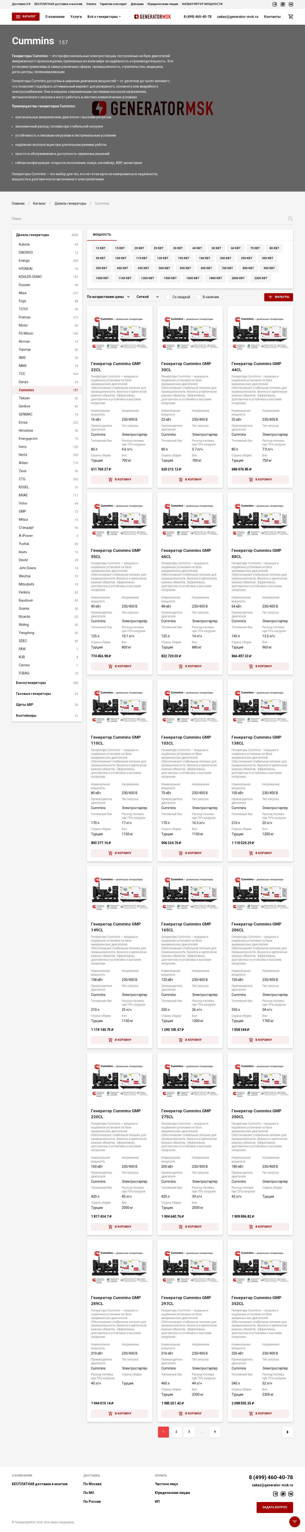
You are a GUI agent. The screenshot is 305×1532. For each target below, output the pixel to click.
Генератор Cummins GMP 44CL (256, 366)
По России (92, 1501)
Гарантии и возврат (113, 4)
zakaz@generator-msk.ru (237, 17)
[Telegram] (275, 4)
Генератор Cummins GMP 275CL (186, 1113)
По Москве (92, 1484)
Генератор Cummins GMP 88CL (256, 553)
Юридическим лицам (162, 4)
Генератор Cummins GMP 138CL (256, 740)
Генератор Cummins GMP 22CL (116, 366)
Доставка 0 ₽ (21, 4)
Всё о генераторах (102, 17)
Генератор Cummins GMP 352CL (256, 1300)
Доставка (91, 1475)
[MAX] (291, 4)
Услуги (76, 17)
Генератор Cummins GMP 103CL (186, 740)
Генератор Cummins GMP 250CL (256, 1113)
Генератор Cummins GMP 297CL (186, 1300)
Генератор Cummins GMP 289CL (116, 1300)
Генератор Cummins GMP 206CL (256, 927)
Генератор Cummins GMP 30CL (186, 366)
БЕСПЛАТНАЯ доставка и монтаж (58, 4)
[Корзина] (290, 16)
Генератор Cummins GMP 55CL (116, 553)
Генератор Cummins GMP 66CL (186, 553)
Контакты (272, 17)
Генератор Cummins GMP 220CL (116, 1113)
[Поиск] (290, 218)
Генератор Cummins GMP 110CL (116, 740)
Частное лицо (166, 1484)
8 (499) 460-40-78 (197, 17)
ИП (157, 1501)
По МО (88, 1493)
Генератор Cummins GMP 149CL (116, 927)
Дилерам (137, 4)
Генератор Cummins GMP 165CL (186, 927)
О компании (55, 17)
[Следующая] (287, 1432)
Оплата (91, 4)
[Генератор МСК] (152, 16)
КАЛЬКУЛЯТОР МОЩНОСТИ (202, 4)
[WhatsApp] (283, 4)
